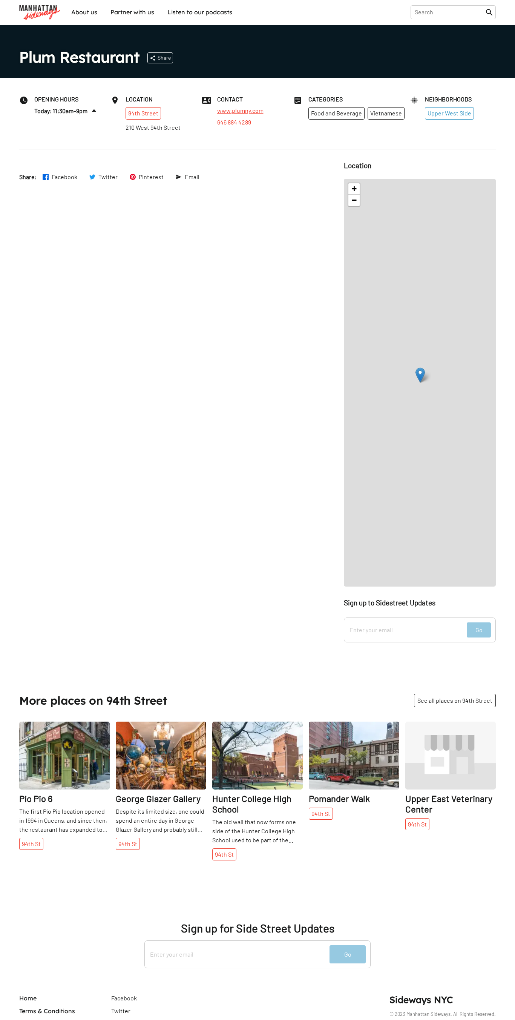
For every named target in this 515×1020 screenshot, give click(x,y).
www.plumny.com (240, 110)
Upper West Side (449, 113)
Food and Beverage (336, 113)
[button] (420, 375)
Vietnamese (386, 113)
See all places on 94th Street (454, 700)
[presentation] (449, 12)
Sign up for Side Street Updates (257, 928)
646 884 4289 (234, 122)
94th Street (143, 113)
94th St (31, 843)
